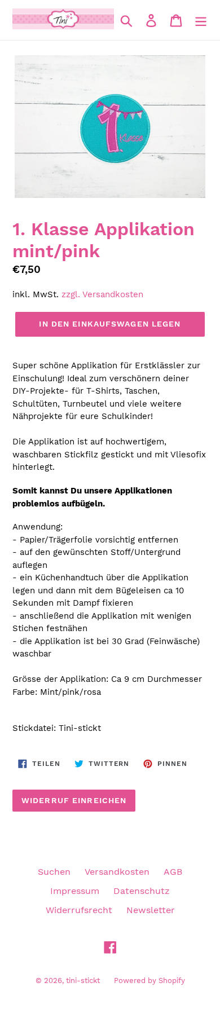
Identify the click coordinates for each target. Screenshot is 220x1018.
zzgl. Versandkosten (102, 294)
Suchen (54, 871)
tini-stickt (83, 980)
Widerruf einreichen (73, 800)
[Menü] (200, 20)
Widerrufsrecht (79, 910)
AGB (173, 871)
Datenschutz (141, 890)
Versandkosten (117, 871)
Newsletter (150, 910)
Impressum (74, 890)
